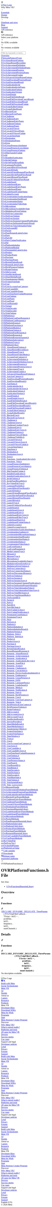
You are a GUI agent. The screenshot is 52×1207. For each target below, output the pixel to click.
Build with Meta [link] (8, 983)
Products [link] (4, 1003)
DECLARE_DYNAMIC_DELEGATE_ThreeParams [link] (24, 911)
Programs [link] (5, 1015)
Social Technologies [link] (9, 986)
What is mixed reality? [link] (10, 1027)
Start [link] (3, 1017)
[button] (26, 2)
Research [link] (5, 1000)
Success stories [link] (7, 1037)
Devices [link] (4, 1034)
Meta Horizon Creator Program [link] (14, 1020)
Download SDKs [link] (8, 1010)
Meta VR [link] (5, 988)
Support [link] (4, 1054)
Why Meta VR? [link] (8, 1025)
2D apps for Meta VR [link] (10, 1032)
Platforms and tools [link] (9, 1029)
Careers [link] (4, 998)
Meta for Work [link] (7, 1012)
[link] (6, 5)
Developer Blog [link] (8, 1008)
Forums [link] (4, 1051)
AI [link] (2, 991)
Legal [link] (3, 1046)
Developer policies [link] (9, 1044)
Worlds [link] (4, 993)
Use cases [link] (5, 1039)
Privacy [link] (4, 1049)
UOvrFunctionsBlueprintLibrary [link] (20, 886)
